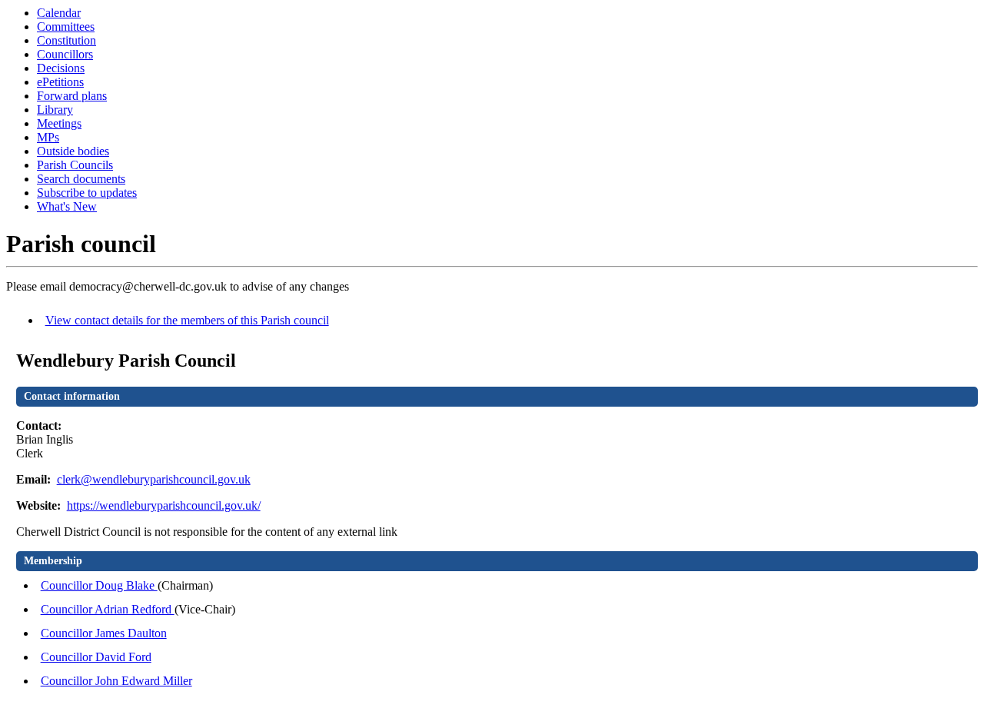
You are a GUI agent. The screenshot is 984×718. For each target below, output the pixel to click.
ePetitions (60, 81)
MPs (48, 137)
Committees (66, 26)
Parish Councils (75, 164)
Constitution (66, 40)
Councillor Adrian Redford (108, 609)
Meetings (59, 123)
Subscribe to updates (87, 192)
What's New (67, 206)
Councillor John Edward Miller (116, 680)
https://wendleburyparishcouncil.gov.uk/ (164, 505)
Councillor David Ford (96, 656)
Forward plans (72, 95)
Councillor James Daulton (104, 633)
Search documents (81, 178)
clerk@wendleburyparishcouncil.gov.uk (154, 479)
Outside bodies (73, 151)
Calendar (59, 12)
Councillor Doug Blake (99, 585)
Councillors (65, 54)
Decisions (61, 68)
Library (55, 109)
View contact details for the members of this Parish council (187, 320)
